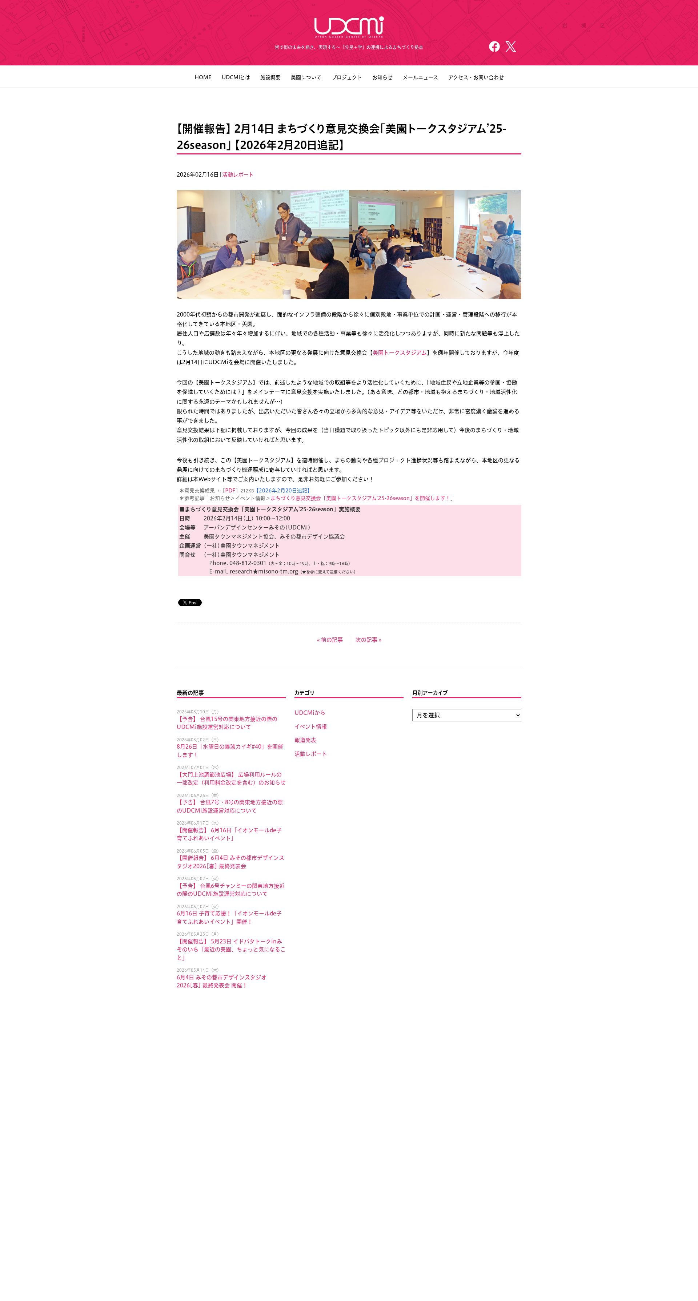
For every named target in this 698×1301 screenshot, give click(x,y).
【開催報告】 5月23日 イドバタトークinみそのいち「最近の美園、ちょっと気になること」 (231, 949)
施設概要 (270, 77)
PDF (230, 490)
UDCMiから (309, 713)
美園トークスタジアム (400, 352)
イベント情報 (310, 726)
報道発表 (305, 740)
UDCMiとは (236, 77)
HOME (203, 77)
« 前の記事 (330, 640)
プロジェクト (347, 77)
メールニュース (420, 77)
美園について (306, 77)
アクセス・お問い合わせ (476, 77)
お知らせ (382, 77)
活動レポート (237, 174)
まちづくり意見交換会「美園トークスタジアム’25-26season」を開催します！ (360, 498)
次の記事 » (368, 640)
